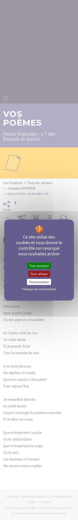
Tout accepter (39, 265)
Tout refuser (39, 274)
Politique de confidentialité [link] (39, 289)
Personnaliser (39, 282)
